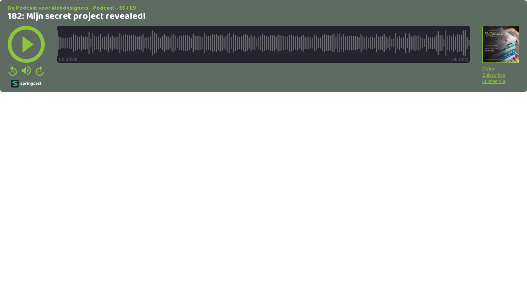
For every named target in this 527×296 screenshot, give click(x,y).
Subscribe (493, 75)
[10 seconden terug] (12, 70)
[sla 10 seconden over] (39, 70)
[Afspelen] (26, 44)
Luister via (493, 81)
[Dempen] (26, 70)
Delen (489, 69)
